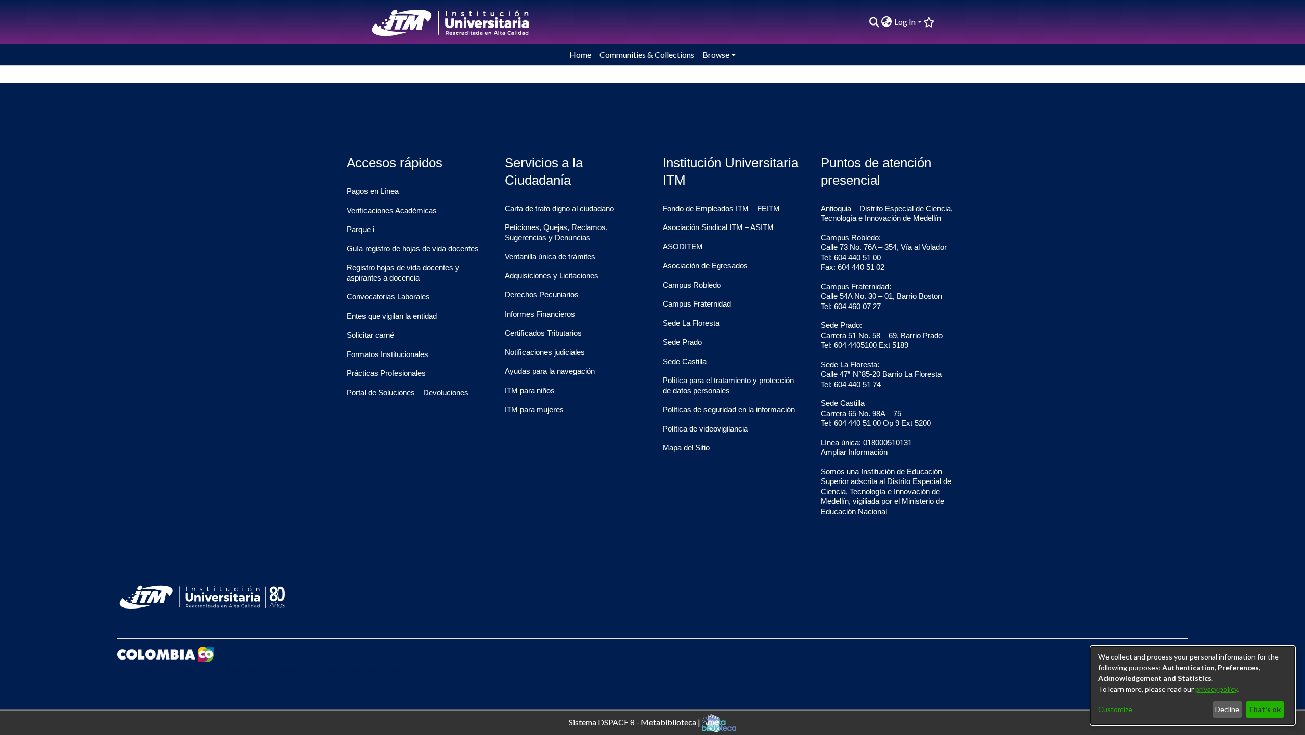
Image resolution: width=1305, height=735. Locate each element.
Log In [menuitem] (905, 22)
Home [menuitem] (580, 54)
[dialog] (1193, 685)
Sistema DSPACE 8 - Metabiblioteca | (635, 721)
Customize (1115, 709)
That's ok (1264, 709)
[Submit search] (874, 22)
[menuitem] (886, 22)
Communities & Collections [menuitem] (646, 54)
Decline (1227, 709)
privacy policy (1216, 689)
